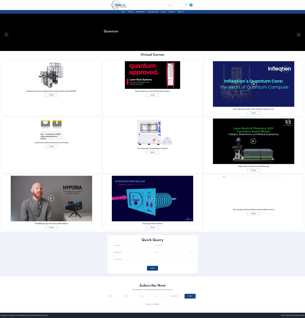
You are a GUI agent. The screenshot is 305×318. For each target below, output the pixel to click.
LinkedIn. (156, 304)
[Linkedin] (191, 5)
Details (51, 95)
